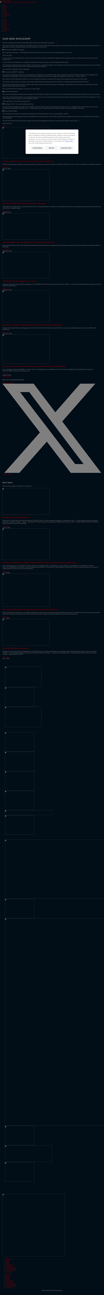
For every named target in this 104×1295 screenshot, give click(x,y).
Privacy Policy (69, 141)
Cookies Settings (37, 148)
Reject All (51, 148)
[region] (52, 142)
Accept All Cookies (66, 148)
